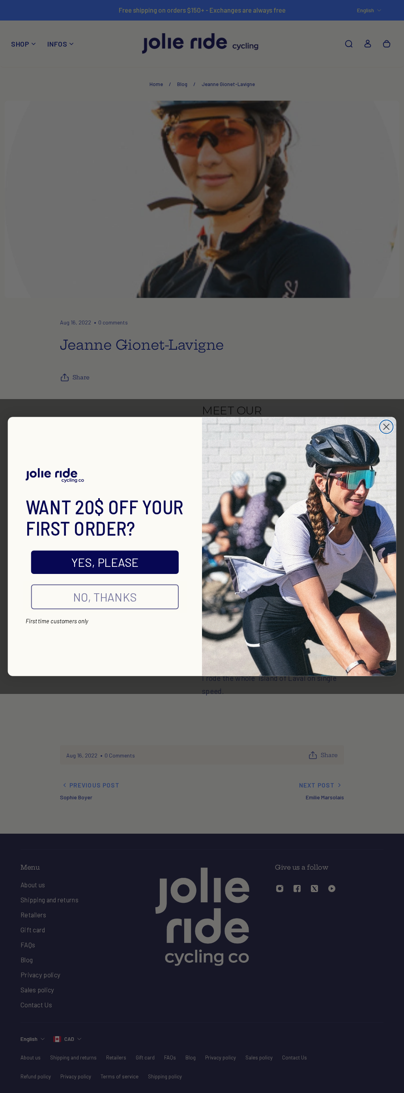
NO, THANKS (105, 597)
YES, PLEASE (104, 562)
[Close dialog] (386, 426)
